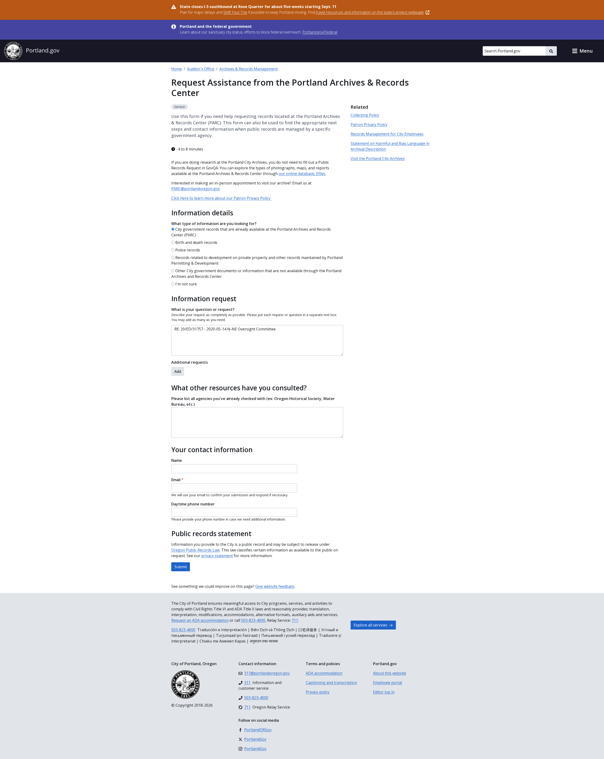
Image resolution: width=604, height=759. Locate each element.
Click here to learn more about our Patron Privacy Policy (221, 198)
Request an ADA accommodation (200, 620)
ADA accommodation (324, 673)
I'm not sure (186, 284)
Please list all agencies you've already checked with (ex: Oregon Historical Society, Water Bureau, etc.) (253, 401)
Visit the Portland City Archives (378, 158)
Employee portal (387, 682)
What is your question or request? (203, 309)
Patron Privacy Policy (369, 124)
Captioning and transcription (331, 682)
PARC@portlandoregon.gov (195, 188)
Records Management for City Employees (387, 134)
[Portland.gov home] (31, 51)
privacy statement (217, 555)
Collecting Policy (365, 115)
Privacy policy (317, 692)
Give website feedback (274, 586)
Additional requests (189, 362)
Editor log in (383, 692)
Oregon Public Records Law (195, 550)
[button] (582, 51)
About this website (389, 673)
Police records (187, 250)
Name (176, 460)
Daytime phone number (193, 504)
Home (176, 68)
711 (295, 620)
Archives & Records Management (248, 68)
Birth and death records (196, 242)
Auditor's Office (200, 68)
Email (175, 479)
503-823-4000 (253, 620)
